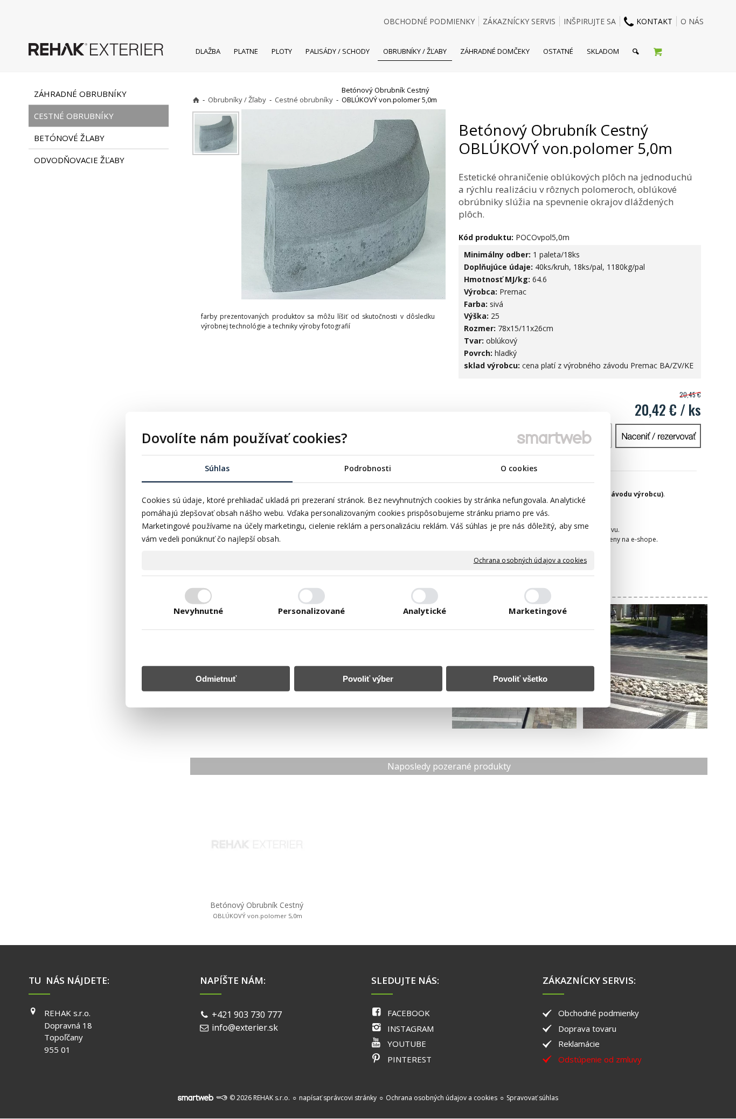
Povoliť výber (368, 678)
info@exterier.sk (245, 1027)
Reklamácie (579, 1043)
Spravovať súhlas (532, 1097)
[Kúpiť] (658, 436)
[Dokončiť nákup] (658, 51)
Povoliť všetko (520, 678)
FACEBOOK (408, 1013)
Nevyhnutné (198, 610)
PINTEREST (409, 1059)
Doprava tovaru (587, 1028)
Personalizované (311, 610)
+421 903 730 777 (247, 1014)
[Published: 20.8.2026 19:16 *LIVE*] (221, 1097)
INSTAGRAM (410, 1028)
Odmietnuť (216, 678)
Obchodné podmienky (598, 1013)
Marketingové (538, 610)
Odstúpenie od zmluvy (600, 1059)
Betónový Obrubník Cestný (256, 910)
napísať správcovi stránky (338, 1097)
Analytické (424, 610)
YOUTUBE (406, 1043)
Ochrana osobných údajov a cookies (530, 560)
